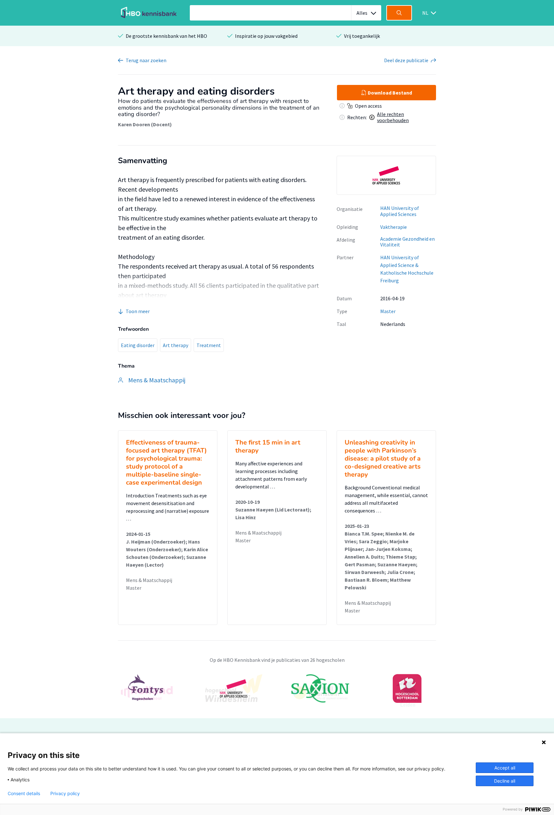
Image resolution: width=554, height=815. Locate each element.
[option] (386, 175)
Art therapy (175, 345)
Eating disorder (138, 345)
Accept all (504, 767)
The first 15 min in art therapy (267, 446)
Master (388, 311)
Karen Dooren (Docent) (145, 124)
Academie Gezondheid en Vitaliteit (407, 242)
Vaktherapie (393, 227)
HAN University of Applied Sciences (399, 211)
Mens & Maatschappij (149, 580)
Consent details (24, 793)
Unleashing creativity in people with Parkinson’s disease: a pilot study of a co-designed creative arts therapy (383, 458)
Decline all (504, 781)
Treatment (209, 345)
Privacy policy (65, 793)
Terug (146, 60)
